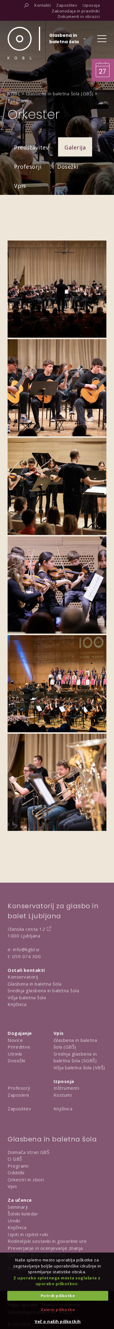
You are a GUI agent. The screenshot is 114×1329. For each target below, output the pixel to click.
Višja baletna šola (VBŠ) (79, 1067)
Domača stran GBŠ (28, 1152)
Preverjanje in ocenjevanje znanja (45, 1248)
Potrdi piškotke (58, 1295)
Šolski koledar (23, 1214)
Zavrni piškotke (58, 1309)
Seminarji (18, 1207)
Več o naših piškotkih (58, 1321)
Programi (18, 1166)
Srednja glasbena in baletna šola (43, 990)
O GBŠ (15, 1159)
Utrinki (15, 1054)
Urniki (14, 1221)
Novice (15, 1040)
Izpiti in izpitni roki (28, 1234)
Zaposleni (18, 1095)
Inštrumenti (66, 1088)
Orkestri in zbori (26, 1179)
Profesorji (27, 166)
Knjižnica (17, 1004)
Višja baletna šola (27, 997)
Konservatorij (23, 977)
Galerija (75, 147)
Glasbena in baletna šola (34, 984)
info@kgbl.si (26, 949)
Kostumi (63, 1095)
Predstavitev (31, 147)
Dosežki (67, 166)
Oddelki (16, 1172)
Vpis (20, 185)
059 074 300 (26, 956)
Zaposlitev (19, 1109)
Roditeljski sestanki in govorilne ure (47, 1241)
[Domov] (20, 43)
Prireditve (19, 1047)
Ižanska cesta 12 (26, 929)
